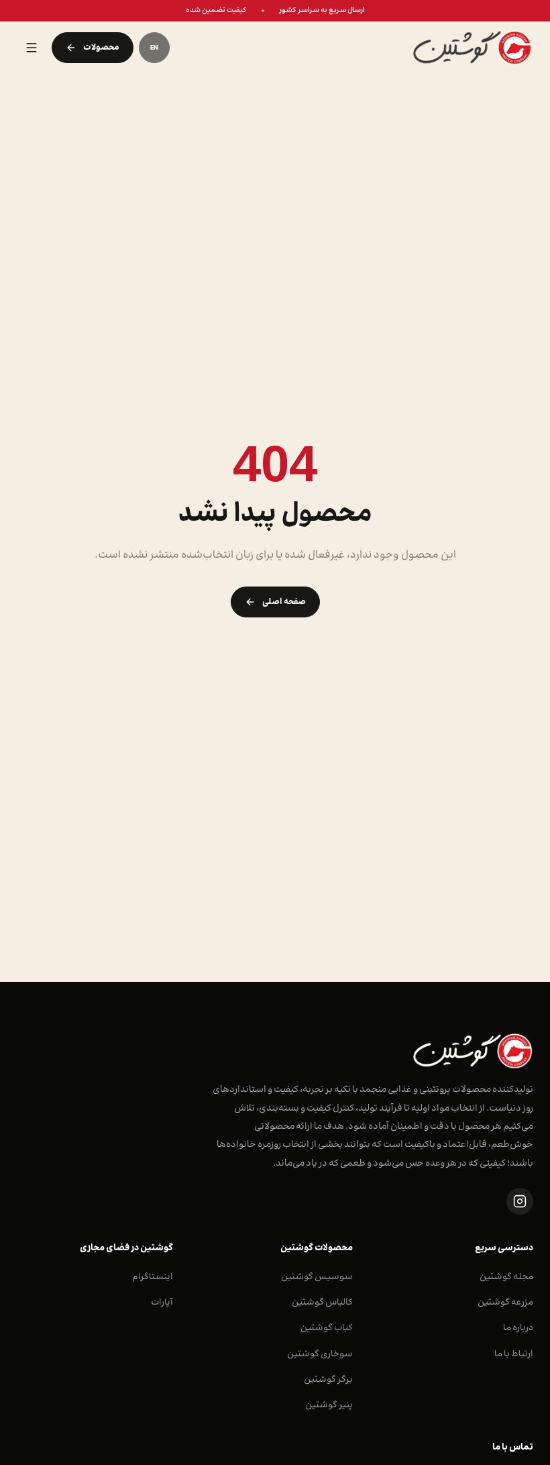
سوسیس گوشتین (317, 1277)
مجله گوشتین (506, 1277)
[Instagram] (519, 1201)
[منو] (31, 47)
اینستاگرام (152, 1277)
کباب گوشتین (326, 1328)
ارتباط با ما (513, 1354)
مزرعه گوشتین (505, 1302)
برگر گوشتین (328, 1379)
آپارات (162, 1302)
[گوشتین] (362, 48)
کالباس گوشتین (322, 1302)
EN (154, 48)
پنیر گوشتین (329, 1405)
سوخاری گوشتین (320, 1354)
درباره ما (518, 1328)
